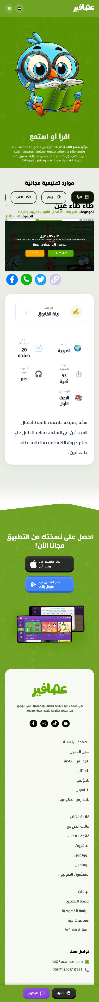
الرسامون (81, 865)
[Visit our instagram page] (44, 723)
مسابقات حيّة (78, 920)
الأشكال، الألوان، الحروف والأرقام (40, 212)
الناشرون (82, 845)
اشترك (34, 252)
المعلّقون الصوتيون (73, 874)
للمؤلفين (81, 780)
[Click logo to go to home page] (83, 8)
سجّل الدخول (61, 252)
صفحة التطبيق (77, 901)
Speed (80, 220)
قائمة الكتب (79, 817)
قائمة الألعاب (78, 836)
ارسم (50, 197)
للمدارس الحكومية (74, 799)
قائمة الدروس (78, 826)
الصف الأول (12, 216)
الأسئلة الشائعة (77, 930)
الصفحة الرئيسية (76, 742)
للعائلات (82, 771)
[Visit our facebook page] (33, 723)
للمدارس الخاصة (76, 761)
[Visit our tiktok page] (55, 723)
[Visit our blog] (66, 723)
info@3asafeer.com (66, 962)
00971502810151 (67, 969)
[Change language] (19, 8)
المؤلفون (81, 855)
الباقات (83, 892)
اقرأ (79, 197)
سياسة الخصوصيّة (75, 911)
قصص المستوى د (11, 205)
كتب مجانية (17, 205)
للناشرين (82, 790)
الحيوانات (70, 212)
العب (19, 197)
